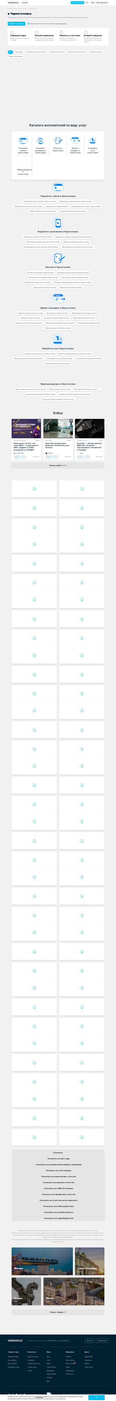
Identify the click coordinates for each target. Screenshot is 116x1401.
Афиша (49, 1363)
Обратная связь (102, 1340)
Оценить (17, 456)
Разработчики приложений (36, 52)
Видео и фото (48, 440)
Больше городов (58, 1312)
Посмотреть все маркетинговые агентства (58, 1177)
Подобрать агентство (16, 23)
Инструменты (88, 1360)
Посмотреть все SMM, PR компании (58, 1189)
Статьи (49, 1360)
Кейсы (58, 413)
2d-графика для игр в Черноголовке (59, 358)
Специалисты (31, 1360)
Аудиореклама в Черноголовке (71, 287)
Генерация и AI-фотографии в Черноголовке (58, 399)
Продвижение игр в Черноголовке (58, 363)
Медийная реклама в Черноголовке (37, 282)
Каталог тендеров (12, 1363)
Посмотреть (58, 1153)
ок (96, 1397)
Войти (93, 2)
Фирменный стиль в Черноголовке (31, 313)
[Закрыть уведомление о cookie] (107, 1397)
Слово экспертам (51, 1367)
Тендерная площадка (13, 1356)
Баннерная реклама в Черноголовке (75, 277)
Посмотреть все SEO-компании (58, 1171)
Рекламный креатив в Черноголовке (58, 328)
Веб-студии (19, 52)
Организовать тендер (77, 2)
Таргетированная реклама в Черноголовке (43, 277)
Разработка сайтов (82, 440)
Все (10, 52)
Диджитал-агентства (33, 1356)
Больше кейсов (58, 466)
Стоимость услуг (32, 1367)
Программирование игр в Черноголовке (29, 358)
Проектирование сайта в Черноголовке (29, 206)
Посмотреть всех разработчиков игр (58, 1212)
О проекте (68, 1356)
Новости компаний (51, 1373)
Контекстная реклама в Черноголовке (40, 272)
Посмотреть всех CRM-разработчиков (58, 1206)
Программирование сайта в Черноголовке (86, 206)
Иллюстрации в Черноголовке (57, 313)
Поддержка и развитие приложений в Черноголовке (73, 237)
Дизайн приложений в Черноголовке (76, 242)
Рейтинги (30, 1370)
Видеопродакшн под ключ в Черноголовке (31, 389)
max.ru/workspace (64, 1340)
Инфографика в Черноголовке (84, 318)
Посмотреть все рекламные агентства (58, 1183)
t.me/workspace (52, 1340)
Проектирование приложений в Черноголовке (43, 242)
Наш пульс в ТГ (70, 1373)
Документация (50, 1370)
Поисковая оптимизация (20, 440)
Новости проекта (70, 1360)
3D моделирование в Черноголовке (84, 313)
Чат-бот (90, 1340)
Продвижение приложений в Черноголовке (77, 247)
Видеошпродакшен (16, 56)
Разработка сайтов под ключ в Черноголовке (40, 201)
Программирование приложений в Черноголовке (40, 247)
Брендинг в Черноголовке (30, 318)
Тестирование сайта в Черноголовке (73, 211)
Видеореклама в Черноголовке (45, 287)
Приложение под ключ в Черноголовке (37, 237)
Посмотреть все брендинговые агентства (58, 1194)
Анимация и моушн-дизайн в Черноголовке (41, 394)
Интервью (49, 1377)
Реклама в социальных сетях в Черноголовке (73, 272)
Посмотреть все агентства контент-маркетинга (59, 1200)
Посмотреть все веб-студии (59, 1159)
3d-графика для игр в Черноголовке (88, 358)
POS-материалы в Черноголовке (89, 323)
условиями (39, 1396)
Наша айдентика (70, 1370)
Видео (48, 1381)
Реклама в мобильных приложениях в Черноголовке (72, 282)
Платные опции (70, 1363)
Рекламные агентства (57, 52)
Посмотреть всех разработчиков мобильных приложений (58, 1165)
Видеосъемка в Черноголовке (60, 389)
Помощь (68, 1367)
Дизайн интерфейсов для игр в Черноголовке (75, 353)
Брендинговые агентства (77, 52)
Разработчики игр (96, 52)
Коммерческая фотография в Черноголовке (74, 394)
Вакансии (87, 1363)
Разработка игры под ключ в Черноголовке (40, 353)
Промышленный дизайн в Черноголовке (60, 323)
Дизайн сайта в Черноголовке (57, 206)
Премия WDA (88, 1356)
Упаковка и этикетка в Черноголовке (56, 318)
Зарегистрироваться (102, 2)
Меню (25, 2)
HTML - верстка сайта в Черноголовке (43, 211)
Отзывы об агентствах (34, 1363)
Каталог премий (89, 1367)
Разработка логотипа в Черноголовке (28, 323)
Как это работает (12, 1360)
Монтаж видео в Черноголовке (85, 389)
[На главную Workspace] (15, 1341)
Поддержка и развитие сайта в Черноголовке (76, 201)
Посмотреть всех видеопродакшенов (58, 1218)
